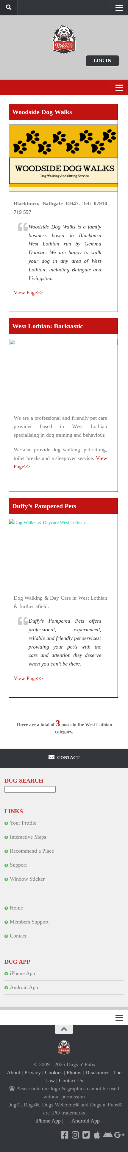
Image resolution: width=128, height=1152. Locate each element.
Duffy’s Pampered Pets (44, 506)
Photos (74, 1072)
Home (16, 908)
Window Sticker (27, 879)
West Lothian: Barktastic (47, 326)
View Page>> (28, 293)
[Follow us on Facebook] (64, 1135)
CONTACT (67, 757)
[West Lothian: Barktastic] (63, 372)
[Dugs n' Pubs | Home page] (64, 39)
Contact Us (71, 1080)
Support (18, 865)
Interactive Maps (28, 837)
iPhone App (22, 973)
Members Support (29, 922)
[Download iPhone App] (97, 1135)
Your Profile (23, 823)
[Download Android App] (107, 1135)
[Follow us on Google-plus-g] (118, 1135)
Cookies (54, 1072)
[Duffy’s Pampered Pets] (63, 552)
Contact (18, 936)
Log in (102, 60)
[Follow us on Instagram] (75, 1135)
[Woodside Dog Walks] (63, 158)
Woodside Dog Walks (42, 112)
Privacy (32, 1072)
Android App (24, 987)
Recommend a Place (32, 851)
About (13, 1072)
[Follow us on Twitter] (86, 1135)
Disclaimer (97, 1072)
